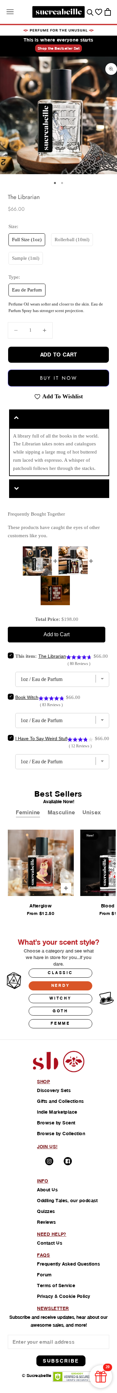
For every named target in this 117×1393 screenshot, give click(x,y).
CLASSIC (60, 972)
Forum (44, 1274)
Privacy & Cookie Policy (63, 1296)
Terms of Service (56, 1285)
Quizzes (46, 1211)
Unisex (92, 812)
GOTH (60, 1011)
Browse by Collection (61, 1133)
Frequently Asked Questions (68, 1264)
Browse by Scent (56, 1122)
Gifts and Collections (60, 1101)
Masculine (61, 812)
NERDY (60, 985)
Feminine (28, 812)
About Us (47, 1189)
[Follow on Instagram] (49, 1161)
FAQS (43, 1255)
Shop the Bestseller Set (59, 48)
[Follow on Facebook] (68, 1161)
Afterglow (41, 905)
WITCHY (60, 998)
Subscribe (61, 1361)
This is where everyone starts (58, 39)
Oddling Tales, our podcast (67, 1200)
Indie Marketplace (57, 1112)
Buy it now (58, 378)
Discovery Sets (54, 1090)
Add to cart (58, 355)
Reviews (46, 1222)
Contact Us (49, 1243)
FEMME (60, 1023)
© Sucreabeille (36, 1375)
